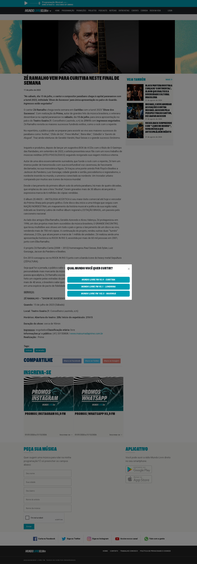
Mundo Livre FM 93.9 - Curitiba (98, 279)
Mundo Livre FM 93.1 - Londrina (98, 286)
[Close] (129, 269)
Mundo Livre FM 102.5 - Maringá (98, 293)
